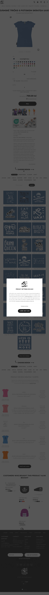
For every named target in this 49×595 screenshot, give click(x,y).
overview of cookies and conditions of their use (25, 301)
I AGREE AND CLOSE (24, 311)
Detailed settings (24, 306)
